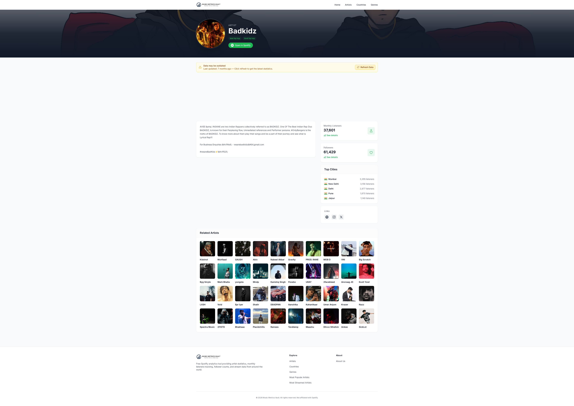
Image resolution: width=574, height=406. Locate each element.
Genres (374, 4)
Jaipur (331, 198)
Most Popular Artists (299, 377)
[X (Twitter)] (341, 217)
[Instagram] (334, 217)
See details (332, 135)
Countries (361, 4)
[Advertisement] (287, 97)
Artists (348, 4)
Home (337, 4)
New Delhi (333, 184)
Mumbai (332, 179)
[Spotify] (327, 217)
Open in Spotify (243, 45)
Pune (330, 193)
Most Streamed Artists (300, 382)
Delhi (330, 188)
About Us (340, 361)
